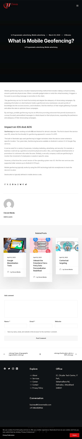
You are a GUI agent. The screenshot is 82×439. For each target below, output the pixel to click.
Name (7, 321)
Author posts (8, 217)
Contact (35, 385)
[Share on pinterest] (13, 184)
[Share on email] (25, 184)
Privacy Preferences (8, 435)
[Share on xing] (23, 184)
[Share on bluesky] (20, 184)
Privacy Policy (37, 388)
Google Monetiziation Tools (12, 263)
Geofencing (8, 131)
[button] (77, 5)
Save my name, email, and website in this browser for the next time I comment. (32, 332)
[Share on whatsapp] (18, 184)
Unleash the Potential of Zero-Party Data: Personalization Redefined (40, 266)
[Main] (41, 354)
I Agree (74, 435)
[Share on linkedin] (15, 184)
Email (32, 321)
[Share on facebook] (5, 184)
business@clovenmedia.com (40, 404)
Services (35, 378)
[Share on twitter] (7, 184)
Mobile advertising (38, 35)
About (34, 375)
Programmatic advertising (22, 35)
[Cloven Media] (11, 6)
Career (35, 381)
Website (58, 321)
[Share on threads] (10, 184)
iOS (32, 131)
